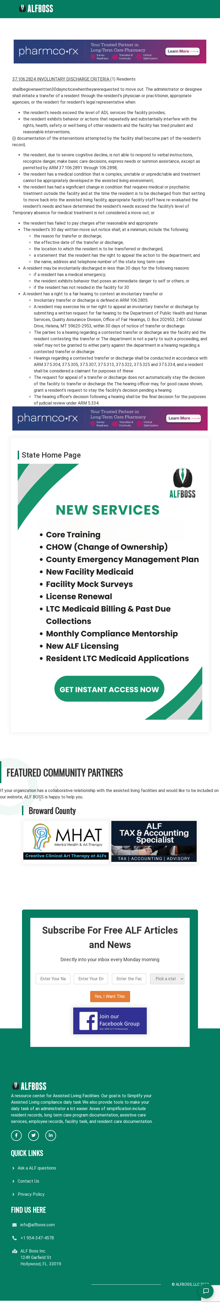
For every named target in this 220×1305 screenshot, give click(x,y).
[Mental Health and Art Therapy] (66, 860)
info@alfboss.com (37, 1224)
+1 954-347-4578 (37, 1237)
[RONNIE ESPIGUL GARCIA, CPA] (154, 860)
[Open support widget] (206, 1291)
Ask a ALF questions (37, 1168)
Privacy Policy (31, 1194)
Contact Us (28, 1181)
